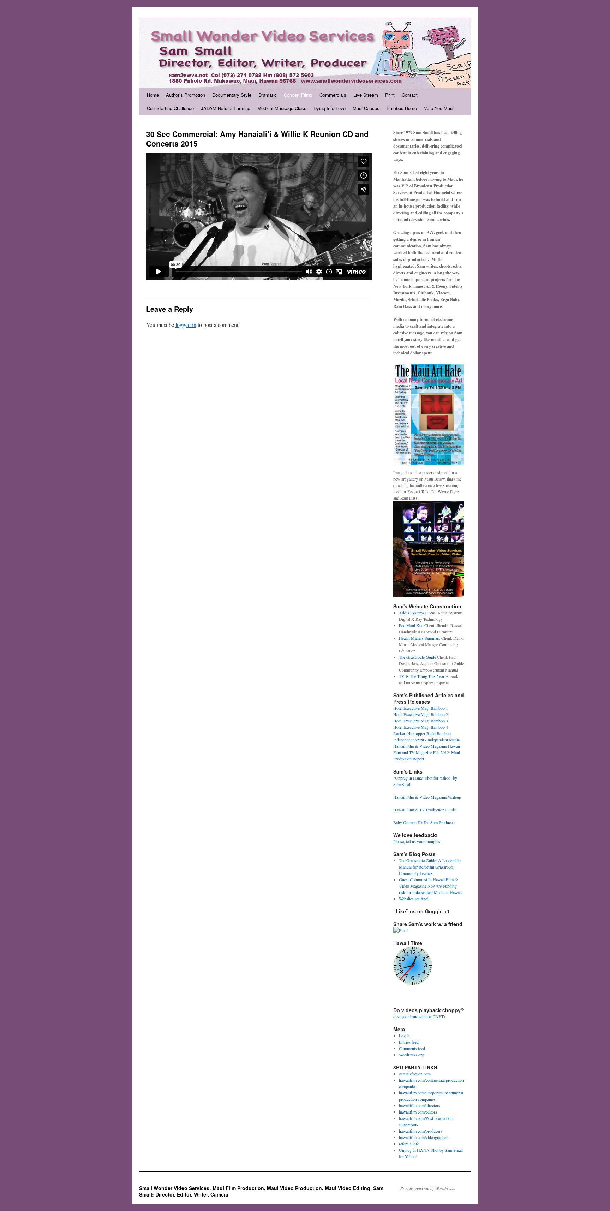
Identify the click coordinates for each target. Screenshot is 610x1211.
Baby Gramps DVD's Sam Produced (424, 822)
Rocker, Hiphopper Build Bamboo (422, 733)
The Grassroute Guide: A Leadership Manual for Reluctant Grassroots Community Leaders (430, 867)
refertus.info (409, 1143)
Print (390, 94)
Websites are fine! (414, 898)
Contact (410, 94)
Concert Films (298, 94)
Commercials (332, 94)
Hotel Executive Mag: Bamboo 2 (420, 714)
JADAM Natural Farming (225, 108)
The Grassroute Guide (417, 657)
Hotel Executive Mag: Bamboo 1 (420, 708)
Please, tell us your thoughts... (418, 841)
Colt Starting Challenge (170, 108)
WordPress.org (411, 1054)
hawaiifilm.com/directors (419, 1105)
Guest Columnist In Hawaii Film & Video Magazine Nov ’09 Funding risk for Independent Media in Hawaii (430, 886)
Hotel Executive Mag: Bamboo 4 (420, 727)
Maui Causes (366, 108)
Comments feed (412, 1048)
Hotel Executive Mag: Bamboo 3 (420, 720)
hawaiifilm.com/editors (418, 1112)
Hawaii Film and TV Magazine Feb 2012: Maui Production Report (426, 752)
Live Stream (365, 94)
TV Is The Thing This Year (421, 676)
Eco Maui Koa (411, 625)
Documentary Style (231, 94)
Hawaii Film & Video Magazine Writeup (427, 797)
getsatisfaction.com (415, 1073)
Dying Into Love (329, 108)
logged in (185, 324)
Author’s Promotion (185, 94)
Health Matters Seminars (419, 638)
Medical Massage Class (281, 108)
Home (153, 94)
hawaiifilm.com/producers (420, 1131)
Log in (404, 1035)
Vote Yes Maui (439, 108)
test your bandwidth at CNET (419, 1016)
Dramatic (267, 94)
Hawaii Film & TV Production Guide (424, 809)
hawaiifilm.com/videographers (424, 1137)
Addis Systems (411, 612)
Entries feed (409, 1042)
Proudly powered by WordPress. (427, 1188)
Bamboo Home (402, 108)
